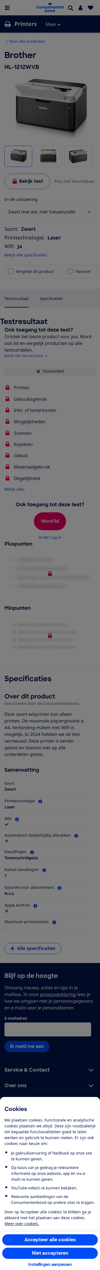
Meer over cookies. (21, 1223)
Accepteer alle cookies (50, 1240)
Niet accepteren (50, 1253)
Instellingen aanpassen (50, 1264)
